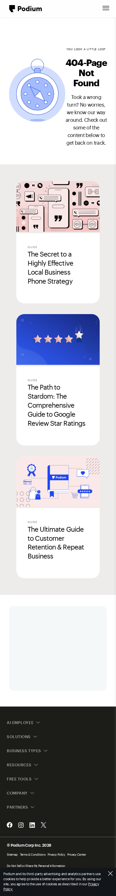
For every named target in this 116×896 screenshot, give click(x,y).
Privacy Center (76, 854)
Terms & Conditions (32, 854)
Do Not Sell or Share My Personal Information (36, 866)
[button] (105, 8)
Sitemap (12, 854)
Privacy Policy (56, 854)
